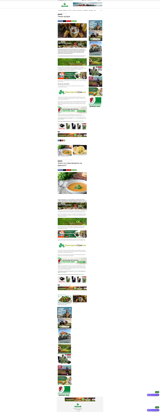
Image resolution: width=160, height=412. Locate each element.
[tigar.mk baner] (72, 126)
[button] (101, 10)
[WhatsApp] (64, 140)
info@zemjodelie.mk (70, 0)
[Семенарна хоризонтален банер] (72, 62)
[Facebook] (97, 0)
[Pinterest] (62, 140)
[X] (60, 140)
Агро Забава (59, 14)
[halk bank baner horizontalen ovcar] (72, 44)
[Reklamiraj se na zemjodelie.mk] (72, 75)
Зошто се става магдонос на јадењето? (63, 156)
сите (61, 14)
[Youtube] (99, 0)
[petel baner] (72, 109)
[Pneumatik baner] (72, 92)
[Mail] (98, 0)
